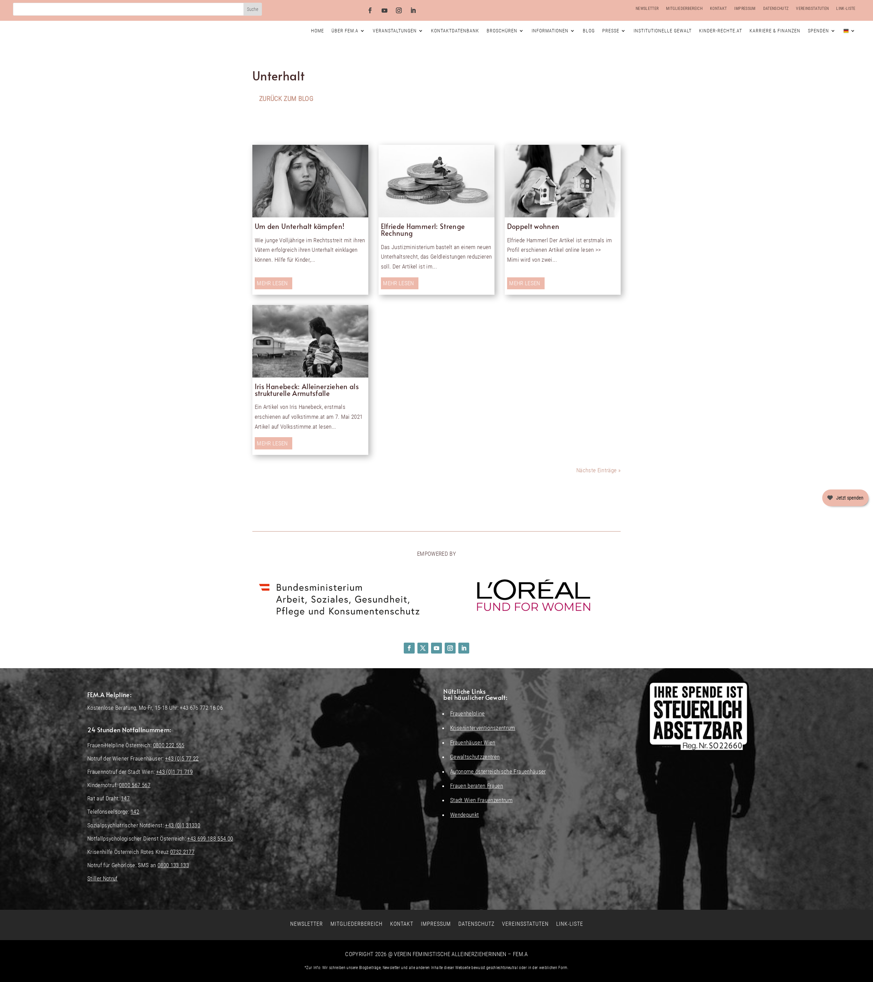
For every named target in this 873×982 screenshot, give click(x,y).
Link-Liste (845, 8)
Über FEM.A (344, 30)
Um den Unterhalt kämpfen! (300, 226)
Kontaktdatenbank (455, 30)
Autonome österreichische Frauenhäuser (498, 771)
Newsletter (647, 8)
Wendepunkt (464, 814)
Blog (589, 30)
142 (135, 811)
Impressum (744, 8)
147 (125, 798)
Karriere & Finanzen (775, 30)
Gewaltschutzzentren (475, 756)
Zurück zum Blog (286, 98)
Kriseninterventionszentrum (482, 727)
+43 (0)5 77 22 (182, 758)
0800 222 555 (168, 745)
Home (317, 30)
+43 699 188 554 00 (210, 838)
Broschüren (502, 30)
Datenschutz (776, 8)
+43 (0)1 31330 (182, 825)
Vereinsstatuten (812, 8)
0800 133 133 (173, 865)
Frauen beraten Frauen (476, 785)
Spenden (818, 30)
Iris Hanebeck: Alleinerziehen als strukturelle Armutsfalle (307, 390)
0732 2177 (182, 851)
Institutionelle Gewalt (663, 30)
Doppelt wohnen (533, 226)
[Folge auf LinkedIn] (413, 10)
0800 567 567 (134, 785)
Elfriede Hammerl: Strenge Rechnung (423, 229)
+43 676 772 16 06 (201, 707)
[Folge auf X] (422, 648)
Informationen (550, 30)
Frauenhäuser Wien (472, 742)
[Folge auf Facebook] (370, 10)
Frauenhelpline (467, 713)
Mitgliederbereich (684, 8)
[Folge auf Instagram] (399, 10)
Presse (610, 30)
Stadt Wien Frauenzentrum (481, 800)
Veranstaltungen (395, 30)
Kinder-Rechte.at (720, 30)
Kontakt (718, 8)
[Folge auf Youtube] (384, 10)
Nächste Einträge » (598, 470)
